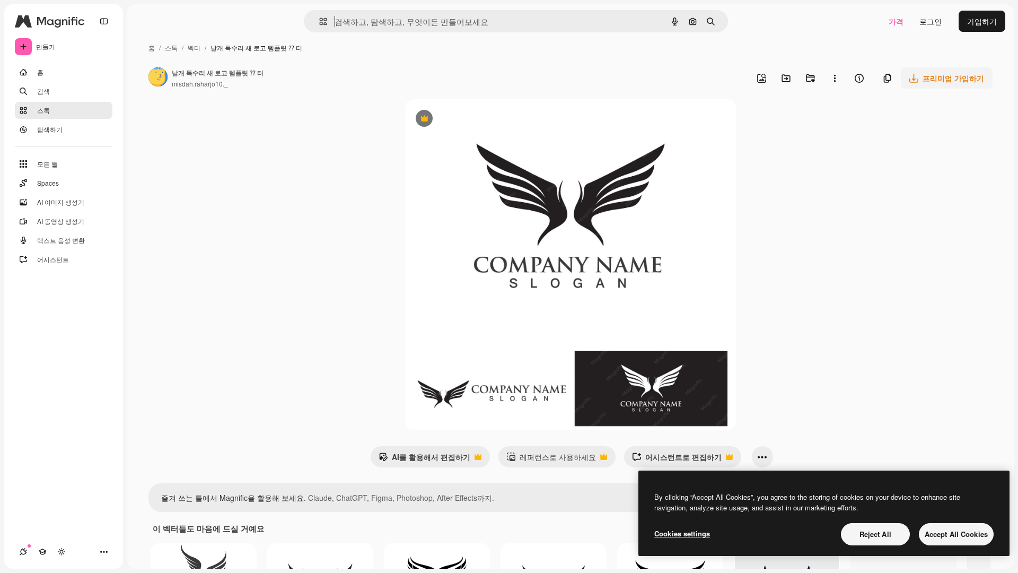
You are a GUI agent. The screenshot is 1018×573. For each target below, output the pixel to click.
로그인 (930, 21)
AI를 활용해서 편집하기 (424, 459)
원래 (466, 119)
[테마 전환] (61, 551)
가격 (896, 21)
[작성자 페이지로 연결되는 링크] (158, 78)
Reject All (875, 534)
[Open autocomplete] (319, 21)
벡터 (194, 47)
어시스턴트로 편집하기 (677, 459)
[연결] (23, 551)
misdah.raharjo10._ (200, 83)
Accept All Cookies (956, 534)
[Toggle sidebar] (103, 21)
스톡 (171, 47)
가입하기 (982, 21)
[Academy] (42, 551)
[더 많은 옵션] (834, 78)
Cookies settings (682, 533)
